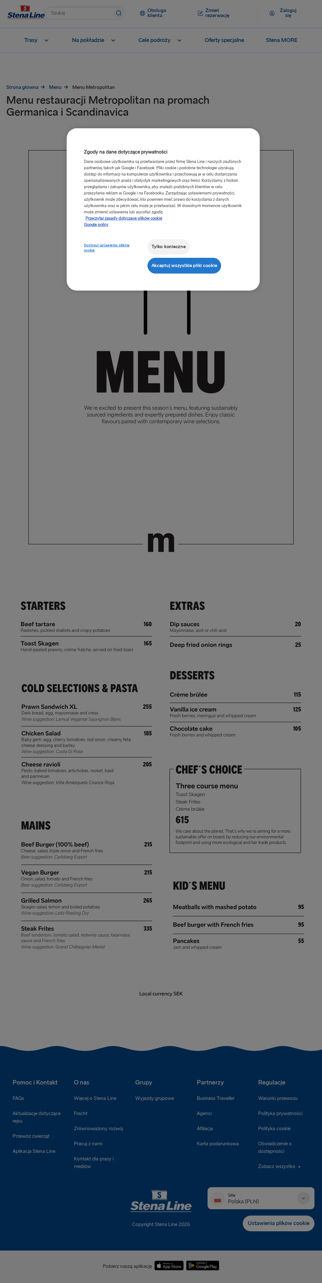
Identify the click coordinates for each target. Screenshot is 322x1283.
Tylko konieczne (169, 246)
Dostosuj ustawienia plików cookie (107, 247)
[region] (163, 209)
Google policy (96, 224)
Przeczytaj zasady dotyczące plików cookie (124, 218)
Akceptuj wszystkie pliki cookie (184, 265)
